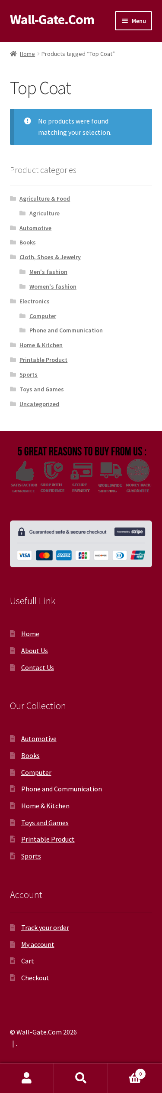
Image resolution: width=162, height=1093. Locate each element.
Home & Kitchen (41, 345)
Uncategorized (39, 404)
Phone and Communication (66, 330)
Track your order (45, 927)
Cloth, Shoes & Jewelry (50, 257)
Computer (42, 316)
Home (27, 54)
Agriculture (44, 213)
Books (27, 242)
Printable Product (43, 360)
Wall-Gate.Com (52, 19)
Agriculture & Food (44, 198)
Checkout (35, 977)
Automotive (35, 228)
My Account (27, 1078)
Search (81, 1078)
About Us (34, 650)
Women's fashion (52, 286)
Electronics (34, 301)
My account (37, 944)
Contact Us (37, 667)
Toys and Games (41, 389)
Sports (28, 374)
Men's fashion (48, 272)
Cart (27, 960)
